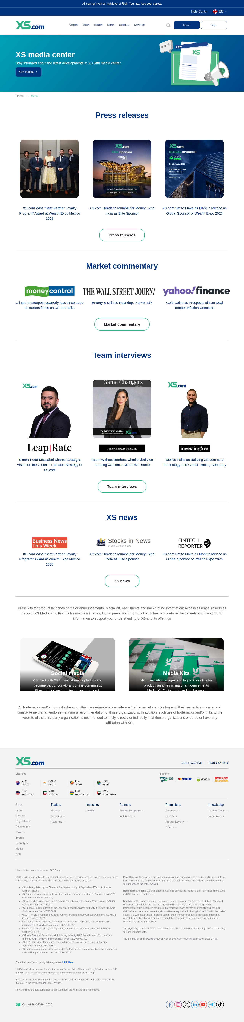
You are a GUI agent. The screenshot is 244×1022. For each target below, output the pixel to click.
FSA (77, 781)
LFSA (24, 791)
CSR (18, 854)
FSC (77, 791)
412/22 (52, 784)
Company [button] (73, 24)
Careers (20, 815)
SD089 (79, 784)
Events (20, 837)
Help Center (199, 11)
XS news (122, 581)
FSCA (105, 781)
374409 (25, 784)
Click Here (67, 962)
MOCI (51, 791)
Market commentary (122, 324)
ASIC (24, 781)
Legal (19, 809)
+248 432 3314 (218, 763)
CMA (105, 791)
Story (19, 804)
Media (19, 848)
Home (20, 96)
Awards (20, 832)
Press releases (122, 235)
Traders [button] (86, 24)
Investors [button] (98, 24)
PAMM (90, 810)
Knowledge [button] (139, 24)
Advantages (23, 826)
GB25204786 (82, 794)
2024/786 (53, 794)
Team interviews (122, 486)
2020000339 (109, 794)
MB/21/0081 (27, 794)
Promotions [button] (124, 24)
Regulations (23, 821)
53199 (105, 784)
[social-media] (169, 1004)
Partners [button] (111, 24)
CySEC (52, 781)
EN (221, 11)
